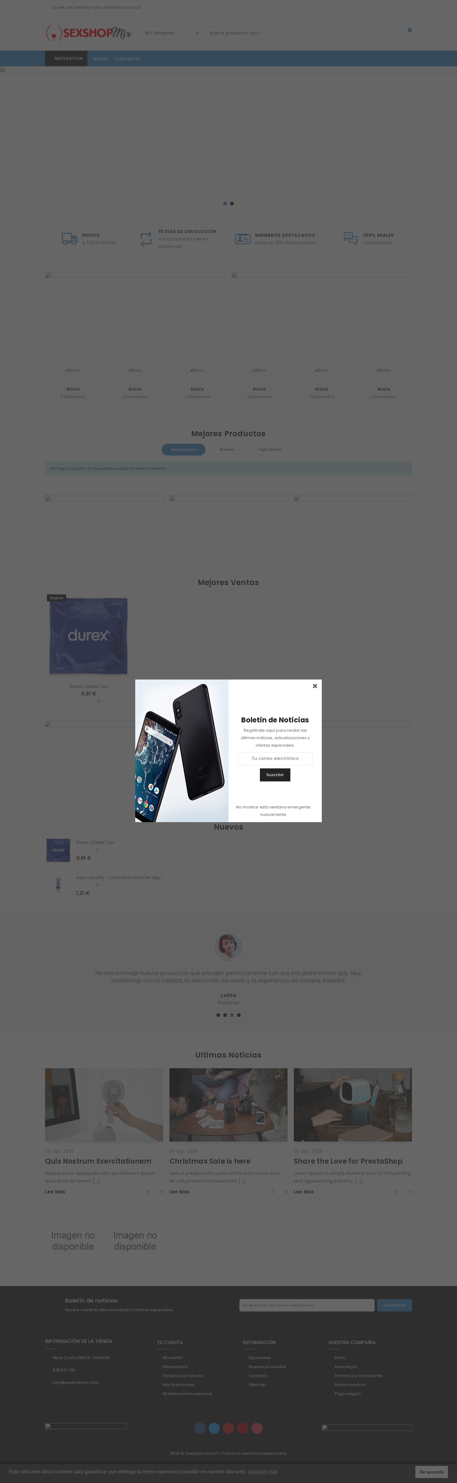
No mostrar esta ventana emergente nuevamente (273, 810)
